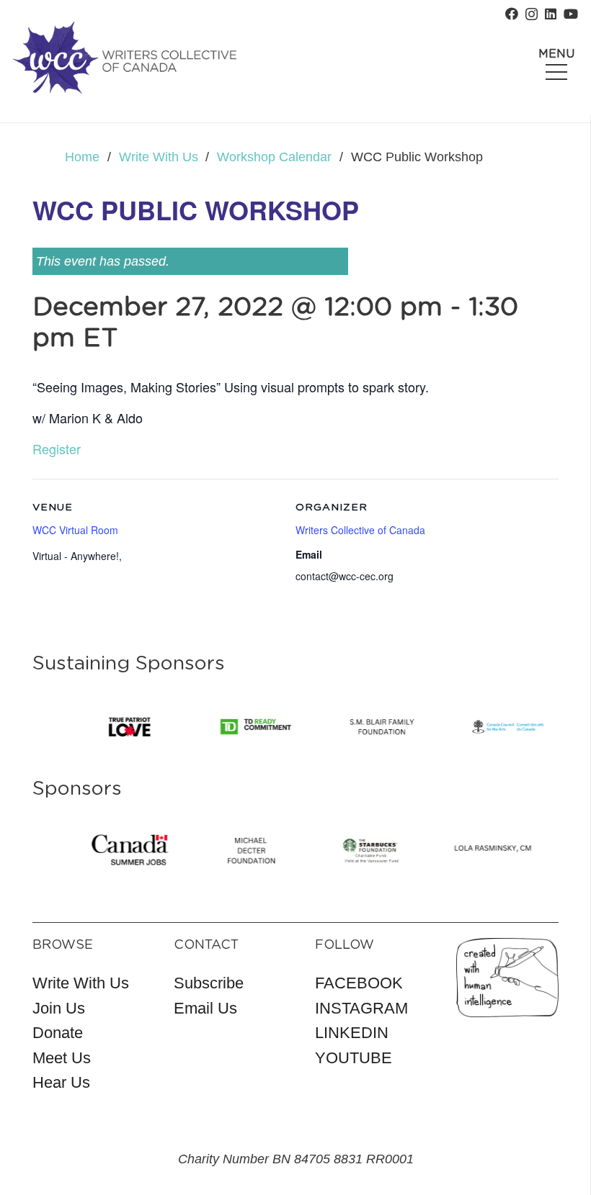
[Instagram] (531, 14)
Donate (57, 1033)
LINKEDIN (351, 1033)
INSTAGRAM (361, 1008)
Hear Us (61, 1082)
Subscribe (209, 983)
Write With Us (80, 983)
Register (56, 448)
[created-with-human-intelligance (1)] (507, 977)
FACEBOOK (359, 983)
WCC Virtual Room (75, 530)
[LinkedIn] (550, 13)
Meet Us (61, 1058)
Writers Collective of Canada (360, 530)
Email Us (205, 1008)
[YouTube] (571, 13)
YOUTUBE (353, 1058)
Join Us (58, 1008)
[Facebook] (511, 13)
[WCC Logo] (124, 58)
